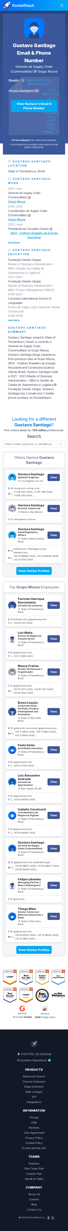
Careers (34, 1199)
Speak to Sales (34, 1178)
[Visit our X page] (53, 1218)
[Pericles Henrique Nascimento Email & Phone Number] (12, 605)
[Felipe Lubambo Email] (12, 885)
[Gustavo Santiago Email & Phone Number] (34, 28)
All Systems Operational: (32, 1060)
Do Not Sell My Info (34, 1148)
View (53, 477)
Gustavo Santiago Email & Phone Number (34, 52)
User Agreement (34, 1132)
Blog (34, 1204)
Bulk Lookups (34, 1091)
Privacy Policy (34, 1138)
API (34, 1097)
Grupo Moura (47, 71)
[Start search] (61, 444)
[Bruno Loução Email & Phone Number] (12, 712)
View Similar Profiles (34, 571)
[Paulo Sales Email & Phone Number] (12, 750)
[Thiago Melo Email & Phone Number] (12, 916)
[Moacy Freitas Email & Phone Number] (12, 672)
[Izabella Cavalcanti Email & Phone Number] (12, 815)
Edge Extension (34, 1086)
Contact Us (34, 1209)
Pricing (34, 1117)
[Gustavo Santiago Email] (12, 509)
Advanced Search (34, 1076)
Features (34, 1163)
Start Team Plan (34, 1168)
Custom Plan (34, 1173)
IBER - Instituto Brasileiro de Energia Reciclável (34, 235)
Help (34, 1122)
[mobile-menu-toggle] (62, 5)
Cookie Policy (34, 1143)
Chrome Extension (34, 1081)
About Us (34, 1194)
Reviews (34, 1127)
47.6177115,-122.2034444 (35, 1054)
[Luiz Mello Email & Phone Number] (12, 639)
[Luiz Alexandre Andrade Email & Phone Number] (12, 782)
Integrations (34, 1102)
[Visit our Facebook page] (48, 1218)
